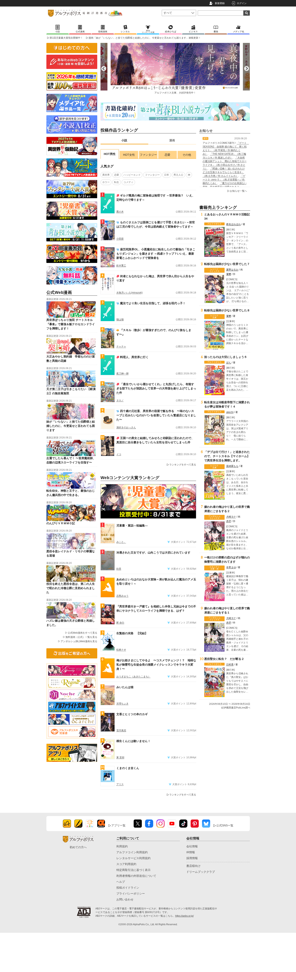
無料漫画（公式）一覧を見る (81, 637)
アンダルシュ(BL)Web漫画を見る (79, 641)
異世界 (106, 174)
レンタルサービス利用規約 (133, 858)
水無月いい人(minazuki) (129, 292)
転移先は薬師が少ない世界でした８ (227, 310)
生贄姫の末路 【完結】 (132, 633)
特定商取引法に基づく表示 (133, 870)
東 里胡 (120, 757)
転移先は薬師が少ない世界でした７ (227, 264)
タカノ (120, 400)
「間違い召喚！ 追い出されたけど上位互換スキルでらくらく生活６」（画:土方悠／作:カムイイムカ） (224, 172)
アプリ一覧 (118, 825)
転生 (116, 182)
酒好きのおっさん (126, 427)
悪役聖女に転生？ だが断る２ (224, 658)
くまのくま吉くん (127, 768)
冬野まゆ (231, 567)
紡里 (118, 568)
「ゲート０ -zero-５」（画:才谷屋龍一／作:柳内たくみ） (224, 179)
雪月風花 (121, 730)
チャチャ (121, 346)
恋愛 (167, 154)
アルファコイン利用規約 (132, 852)
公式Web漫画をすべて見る (82, 632)
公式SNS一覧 (224, 825)
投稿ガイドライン (127, 887)
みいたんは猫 (124, 687)
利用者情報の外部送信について (136, 875)
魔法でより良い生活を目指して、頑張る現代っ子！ (153, 303)
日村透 (230, 664)
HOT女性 (129, 154)
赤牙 (228, 521)
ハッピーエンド (132, 174)
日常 (166, 174)
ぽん (228, 362)
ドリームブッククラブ (200, 871)
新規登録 (220, 3)
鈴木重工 (121, 265)
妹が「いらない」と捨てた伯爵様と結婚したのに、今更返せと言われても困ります (70, 426)
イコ (118, 454)
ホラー (106, 182)
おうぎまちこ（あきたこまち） (133, 676)
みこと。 (121, 541)
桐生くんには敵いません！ (133, 741)
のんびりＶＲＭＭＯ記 (60, 523)
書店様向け (193, 865)
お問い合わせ (124, 899)
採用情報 (192, 858)
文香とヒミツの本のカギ (132, 714)
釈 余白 (120, 622)
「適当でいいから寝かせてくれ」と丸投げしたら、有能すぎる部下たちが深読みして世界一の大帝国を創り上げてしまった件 (156, 388)
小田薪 (120, 238)
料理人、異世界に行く (134, 357)
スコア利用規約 (126, 864)
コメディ (128, 182)
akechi (230, 412)
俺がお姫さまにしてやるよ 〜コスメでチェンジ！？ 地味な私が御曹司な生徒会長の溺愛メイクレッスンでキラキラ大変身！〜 (156, 664)
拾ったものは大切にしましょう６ (225, 357)
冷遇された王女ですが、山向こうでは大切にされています (153, 552)
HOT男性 (110, 154)
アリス (120, 784)
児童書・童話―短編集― (132, 525)
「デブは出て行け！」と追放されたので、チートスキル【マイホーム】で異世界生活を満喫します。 (227, 456)
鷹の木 (120, 211)
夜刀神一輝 (122, 373)
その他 (186, 154)
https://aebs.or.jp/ (184, 915)
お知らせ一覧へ (238, 191)
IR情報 (190, 852)
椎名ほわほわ (233, 224)
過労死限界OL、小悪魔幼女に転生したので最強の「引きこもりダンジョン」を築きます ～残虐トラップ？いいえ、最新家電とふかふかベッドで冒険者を (156, 253)
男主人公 (178, 174)
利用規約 (122, 846)
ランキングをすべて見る (182, 464)
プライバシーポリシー (130, 893)
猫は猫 (120, 319)
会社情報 (192, 846)
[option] (175, 68)
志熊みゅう (122, 595)
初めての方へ (78, 847)
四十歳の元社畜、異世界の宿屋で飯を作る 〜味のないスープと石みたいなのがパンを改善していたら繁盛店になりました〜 (156, 415)
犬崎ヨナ (231, 516)
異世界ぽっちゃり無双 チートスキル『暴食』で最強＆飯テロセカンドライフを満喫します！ (70, 324)
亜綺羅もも (232, 466)
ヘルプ (120, 881)
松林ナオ (121, 649)
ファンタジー (148, 154)
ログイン (242, 3)
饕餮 (228, 274)
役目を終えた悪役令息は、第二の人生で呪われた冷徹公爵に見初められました (70, 588)
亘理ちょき (122, 703)
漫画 (172, 140)
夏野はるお (232, 269)
